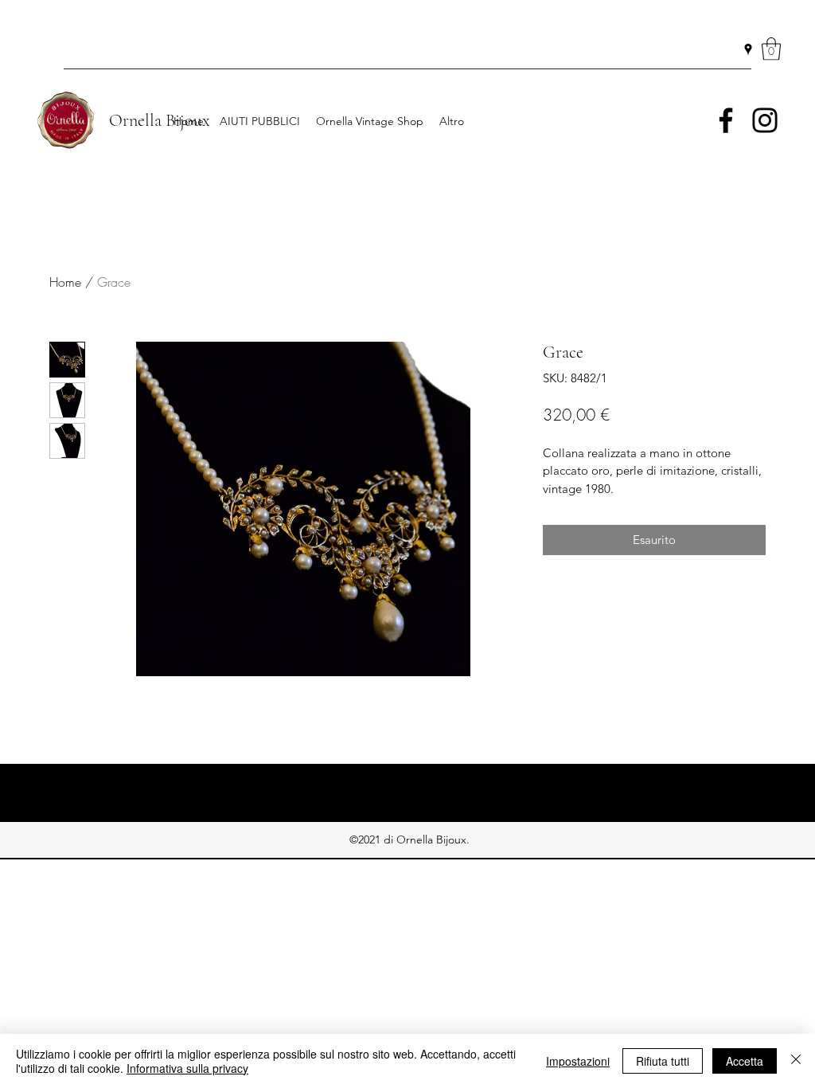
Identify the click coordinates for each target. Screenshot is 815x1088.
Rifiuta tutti (662, 1061)
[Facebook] (726, 120)
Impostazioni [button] (578, 1061)
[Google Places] (748, 49)
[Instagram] (765, 120)
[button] (771, 49)
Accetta (744, 1061)
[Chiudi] (795, 1061)
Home (65, 282)
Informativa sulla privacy (187, 1068)
